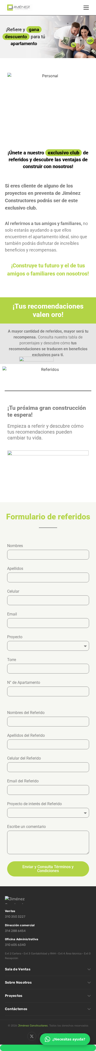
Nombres (15, 546)
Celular (13, 591)
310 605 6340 (15, 945)
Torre (11, 660)
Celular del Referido (24, 758)
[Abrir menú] (86, 7)
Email (12, 614)
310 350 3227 (15, 916)
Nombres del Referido (26, 713)
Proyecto (14, 637)
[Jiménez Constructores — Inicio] (18, 7)
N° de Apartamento (23, 683)
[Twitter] (31, 1036)
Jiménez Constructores (33, 1025)
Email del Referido (23, 781)
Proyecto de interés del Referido (34, 804)
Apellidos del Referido (26, 736)
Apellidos (15, 569)
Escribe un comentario (26, 827)
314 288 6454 (15, 931)
